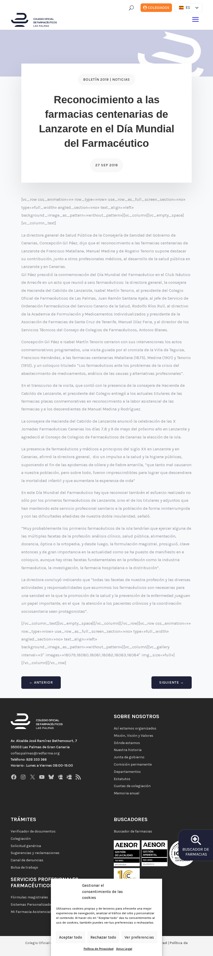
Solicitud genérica (26, 846)
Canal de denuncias (27, 860)
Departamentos (127, 771)
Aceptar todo (70, 937)
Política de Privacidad (99, 949)
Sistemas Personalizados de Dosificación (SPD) (50, 904)
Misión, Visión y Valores (133, 735)
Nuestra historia (128, 750)
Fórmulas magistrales (29, 897)
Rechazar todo (103, 937)
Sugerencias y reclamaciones (35, 853)
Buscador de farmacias (133, 831)
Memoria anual (126, 793)
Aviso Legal (124, 949)
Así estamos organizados (135, 728)
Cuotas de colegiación (132, 786)
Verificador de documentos (33, 831)
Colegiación (21, 838)
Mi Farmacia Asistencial (31, 912)
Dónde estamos (127, 743)
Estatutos (122, 779)
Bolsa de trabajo (24, 867)
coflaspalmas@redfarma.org (35, 753)
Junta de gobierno (129, 757)
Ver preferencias (139, 937)
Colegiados (158, 7)
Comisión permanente (133, 764)
